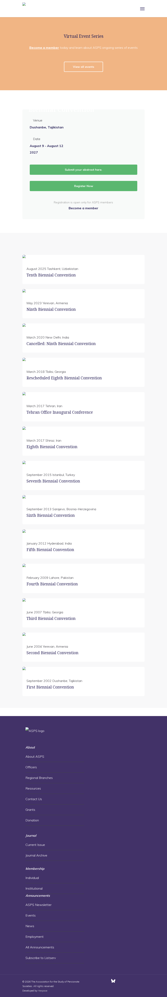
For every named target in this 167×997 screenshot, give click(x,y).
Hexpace (42, 990)
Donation (32, 820)
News (29, 926)
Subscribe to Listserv (40, 958)
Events (30, 915)
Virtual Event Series (83, 36)
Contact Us (33, 799)
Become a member (44, 48)
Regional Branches (39, 778)
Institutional (34, 888)
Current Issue (35, 845)
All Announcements (39, 947)
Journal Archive (36, 855)
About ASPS (34, 756)
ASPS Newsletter (38, 905)
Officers (31, 767)
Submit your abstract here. (83, 170)
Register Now (83, 186)
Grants (30, 810)
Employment (34, 937)
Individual (32, 878)
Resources (33, 788)
